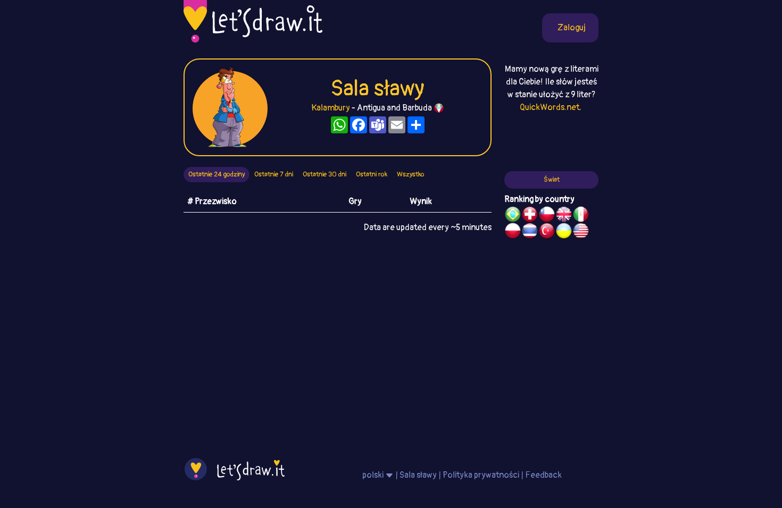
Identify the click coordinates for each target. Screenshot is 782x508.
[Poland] (512, 232)
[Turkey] (546, 232)
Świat (552, 179)
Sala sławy (418, 475)
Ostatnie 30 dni (324, 174)
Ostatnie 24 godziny (216, 174)
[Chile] (546, 215)
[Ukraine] (563, 232)
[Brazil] (512, 215)
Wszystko (411, 174)
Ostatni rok (371, 174)
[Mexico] (580, 215)
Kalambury (330, 108)
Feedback (543, 475)
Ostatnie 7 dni (273, 174)
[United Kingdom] (563, 215)
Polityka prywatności (481, 475)
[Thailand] (529, 232)
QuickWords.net (549, 107)
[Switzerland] (529, 215)
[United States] (580, 232)
